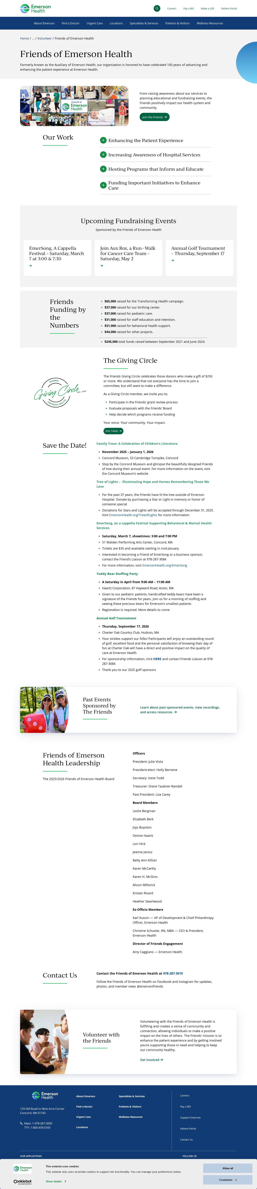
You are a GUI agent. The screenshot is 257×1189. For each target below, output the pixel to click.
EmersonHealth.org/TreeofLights (133, 515)
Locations (116, 23)
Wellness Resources (210, 23)
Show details (54, 1181)
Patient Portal (229, 8)
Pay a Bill (188, 8)
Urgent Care (95, 23)
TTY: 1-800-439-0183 (37, 1127)
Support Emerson (190, 1117)
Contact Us (186, 1139)
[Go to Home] (35, 8)
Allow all (228, 1168)
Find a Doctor (71, 23)
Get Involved (150, 1060)
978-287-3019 (173, 973)
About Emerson (44, 23)
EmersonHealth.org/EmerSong (165, 565)
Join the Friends (152, 117)
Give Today (111, 431)
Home (24, 38)
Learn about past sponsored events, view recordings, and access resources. (180, 709)
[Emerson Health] (45, 1095)
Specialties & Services (144, 23)
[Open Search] (157, 8)
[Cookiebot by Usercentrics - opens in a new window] (22, 1182)
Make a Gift (207, 8)
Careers (171, 8)
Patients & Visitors (177, 23)
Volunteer (44, 38)
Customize (225, 1179)
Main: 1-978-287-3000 (38, 1123)
